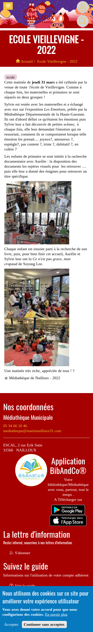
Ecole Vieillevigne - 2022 (57, 61)
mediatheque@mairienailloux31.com (32, 431)
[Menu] (8, 6)
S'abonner (22, 553)
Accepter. (11, 624)
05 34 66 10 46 (15, 426)
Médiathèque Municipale (28, 417)
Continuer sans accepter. (44, 624)
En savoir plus (56, 614)
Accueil (26, 61)
